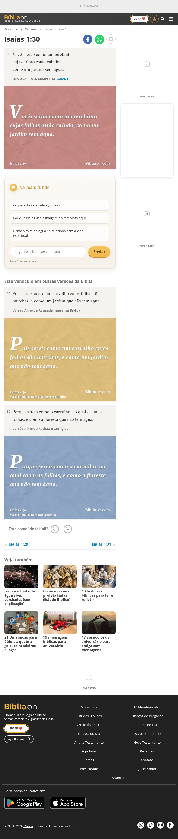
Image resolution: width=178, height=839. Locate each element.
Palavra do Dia (89, 733)
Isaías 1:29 (18, 544)
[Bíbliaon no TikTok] (150, 825)
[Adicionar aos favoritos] (111, 39)
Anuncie (118, 777)
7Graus (28, 826)
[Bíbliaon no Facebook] (170, 825)
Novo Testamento (147, 742)
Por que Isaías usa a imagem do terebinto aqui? (50, 218)
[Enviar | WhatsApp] (99, 39)
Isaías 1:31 (101, 544)
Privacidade (89, 769)
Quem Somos (147, 769)
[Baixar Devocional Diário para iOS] (68, 803)
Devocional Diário (147, 733)
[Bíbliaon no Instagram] (160, 825)
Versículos (89, 707)
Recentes (147, 751)
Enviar (99, 251)
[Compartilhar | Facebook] (87, 39)
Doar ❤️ (16, 728)
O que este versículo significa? (36, 205)
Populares (89, 751)
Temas (89, 760)
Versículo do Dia (89, 725)
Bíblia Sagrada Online (22, 21)
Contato (147, 760)
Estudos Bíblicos (89, 716)
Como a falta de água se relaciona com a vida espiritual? (48, 233)
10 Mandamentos (147, 707)
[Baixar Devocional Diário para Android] (24, 803)
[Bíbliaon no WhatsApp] (140, 825)
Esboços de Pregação (147, 716)
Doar (140, 18)
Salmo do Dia (147, 725)
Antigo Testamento (89, 742)
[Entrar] (154, 19)
